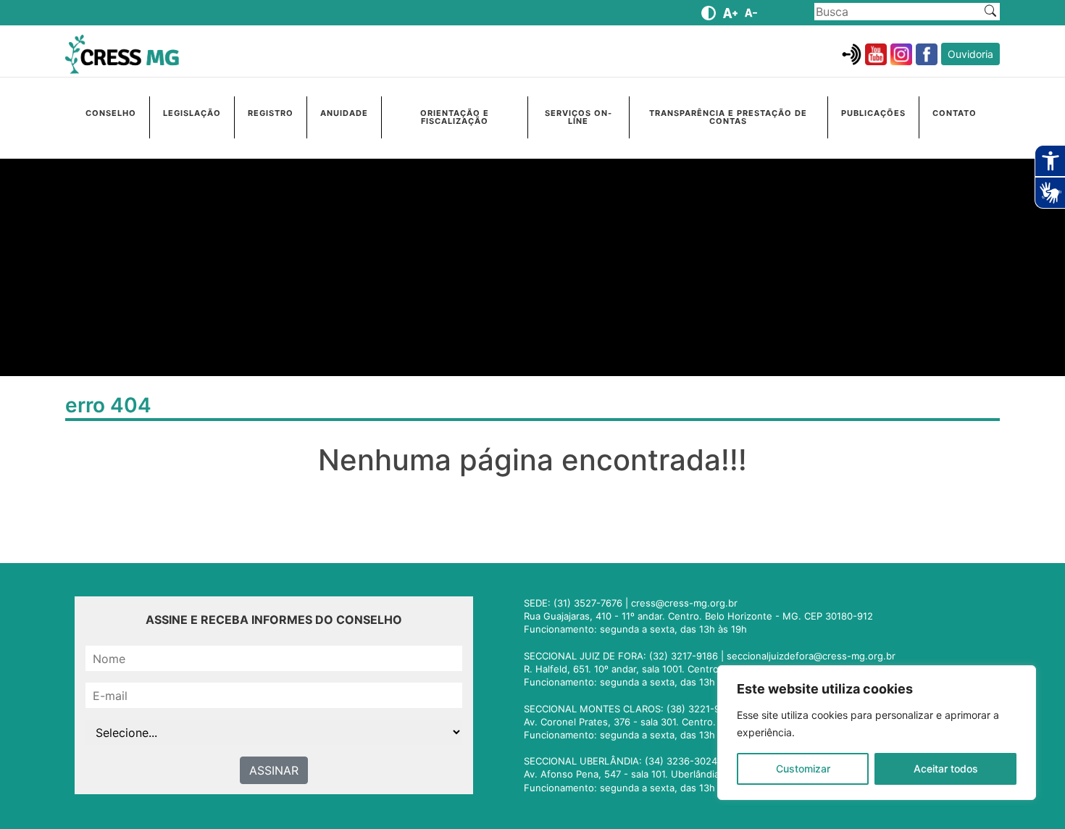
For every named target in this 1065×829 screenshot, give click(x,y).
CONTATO (954, 113)
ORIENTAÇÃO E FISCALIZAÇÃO (454, 117)
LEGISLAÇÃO (192, 113)
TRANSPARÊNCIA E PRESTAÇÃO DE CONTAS (728, 117)
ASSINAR (273, 770)
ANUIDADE (344, 113)
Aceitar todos (946, 768)
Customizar (803, 768)
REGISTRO (270, 113)
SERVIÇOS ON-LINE (578, 117)
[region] (876, 732)
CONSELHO (110, 113)
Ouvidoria (970, 54)
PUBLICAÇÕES (873, 113)
